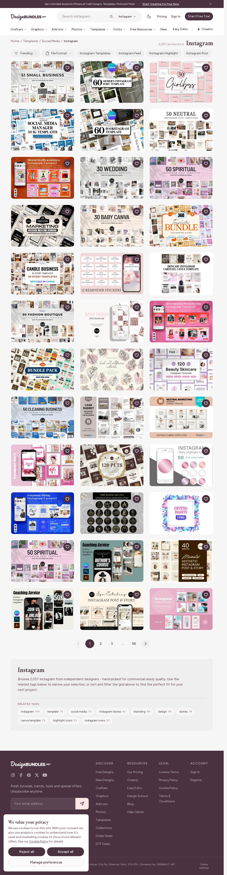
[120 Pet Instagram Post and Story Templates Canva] (111, 465)
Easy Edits (134, 788)
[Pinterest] (29, 775)
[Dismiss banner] (210, 4)
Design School (137, 796)
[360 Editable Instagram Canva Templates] (42, 369)
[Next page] (145, 643)
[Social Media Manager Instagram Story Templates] (42, 130)
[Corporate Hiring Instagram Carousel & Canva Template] (42, 513)
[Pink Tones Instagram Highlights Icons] (181, 465)
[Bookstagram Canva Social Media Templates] (111, 130)
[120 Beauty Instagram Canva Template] (181, 369)
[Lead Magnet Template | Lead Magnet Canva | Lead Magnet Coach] (111, 417)
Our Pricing (135, 772)
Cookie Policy (168, 788)
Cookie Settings (204, 866)
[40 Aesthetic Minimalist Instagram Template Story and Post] (111, 609)
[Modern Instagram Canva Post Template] (111, 82)
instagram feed (130, 53)
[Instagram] (13, 775)
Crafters (102, 788)
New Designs (105, 780)
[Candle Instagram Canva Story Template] (42, 273)
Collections (104, 828)
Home (15, 41)
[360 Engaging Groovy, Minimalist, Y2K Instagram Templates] (181, 226)
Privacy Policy (168, 780)
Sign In (175, 16)
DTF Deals (103, 844)
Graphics (102, 796)
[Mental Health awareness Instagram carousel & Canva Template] (42, 178)
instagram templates (95, 53)
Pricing (162, 16)
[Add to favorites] (67, 68)
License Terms (169, 772)
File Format (59, 53)
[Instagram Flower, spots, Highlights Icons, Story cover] (111, 369)
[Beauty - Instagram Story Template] (42, 465)
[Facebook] (21, 775)
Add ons (102, 804)
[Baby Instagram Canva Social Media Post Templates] (111, 226)
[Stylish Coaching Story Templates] (42, 609)
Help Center (135, 812)
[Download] (57, 68)
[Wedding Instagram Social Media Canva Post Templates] (111, 178)
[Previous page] (78, 643)
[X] (37, 775)
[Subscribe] (82, 804)
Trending (26, 53)
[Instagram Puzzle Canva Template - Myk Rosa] (111, 321)
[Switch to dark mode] (149, 16)
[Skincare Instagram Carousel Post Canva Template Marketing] (181, 273)
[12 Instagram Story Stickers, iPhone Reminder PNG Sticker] (111, 273)
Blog (130, 804)
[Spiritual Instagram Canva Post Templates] (181, 178)
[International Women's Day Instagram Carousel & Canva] (181, 321)
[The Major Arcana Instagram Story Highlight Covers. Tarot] (111, 513)
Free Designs (105, 772)
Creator (132, 780)
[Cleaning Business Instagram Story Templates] (42, 417)
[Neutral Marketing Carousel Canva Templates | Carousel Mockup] (181, 417)
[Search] (111, 16)
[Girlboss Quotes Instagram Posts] (181, 82)
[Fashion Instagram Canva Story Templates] (42, 321)
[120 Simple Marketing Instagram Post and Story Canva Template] (42, 226)
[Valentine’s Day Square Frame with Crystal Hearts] (181, 513)
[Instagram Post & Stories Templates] (181, 609)
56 (134, 643)
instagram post (197, 53)
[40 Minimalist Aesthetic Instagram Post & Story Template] (181, 561)
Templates (30, 41)
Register (196, 780)
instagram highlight (163, 53)
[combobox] (84, 16)
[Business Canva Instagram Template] (42, 82)
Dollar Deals (104, 836)
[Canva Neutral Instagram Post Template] (181, 130)
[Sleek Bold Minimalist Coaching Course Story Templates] (111, 561)
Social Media (51, 41)
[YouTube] (45, 775)
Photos (101, 812)
